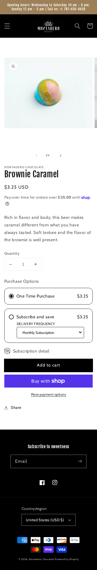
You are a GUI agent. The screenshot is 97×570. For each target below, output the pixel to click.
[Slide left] (36, 155)
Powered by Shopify (66, 559)
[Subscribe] (80, 461)
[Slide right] (61, 155)
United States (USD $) (45, 520)
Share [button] (16, 407)
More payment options (48, 394)
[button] (7, 26)
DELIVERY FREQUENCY (36, 324)
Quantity (11, 253)
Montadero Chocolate (41, 559)
